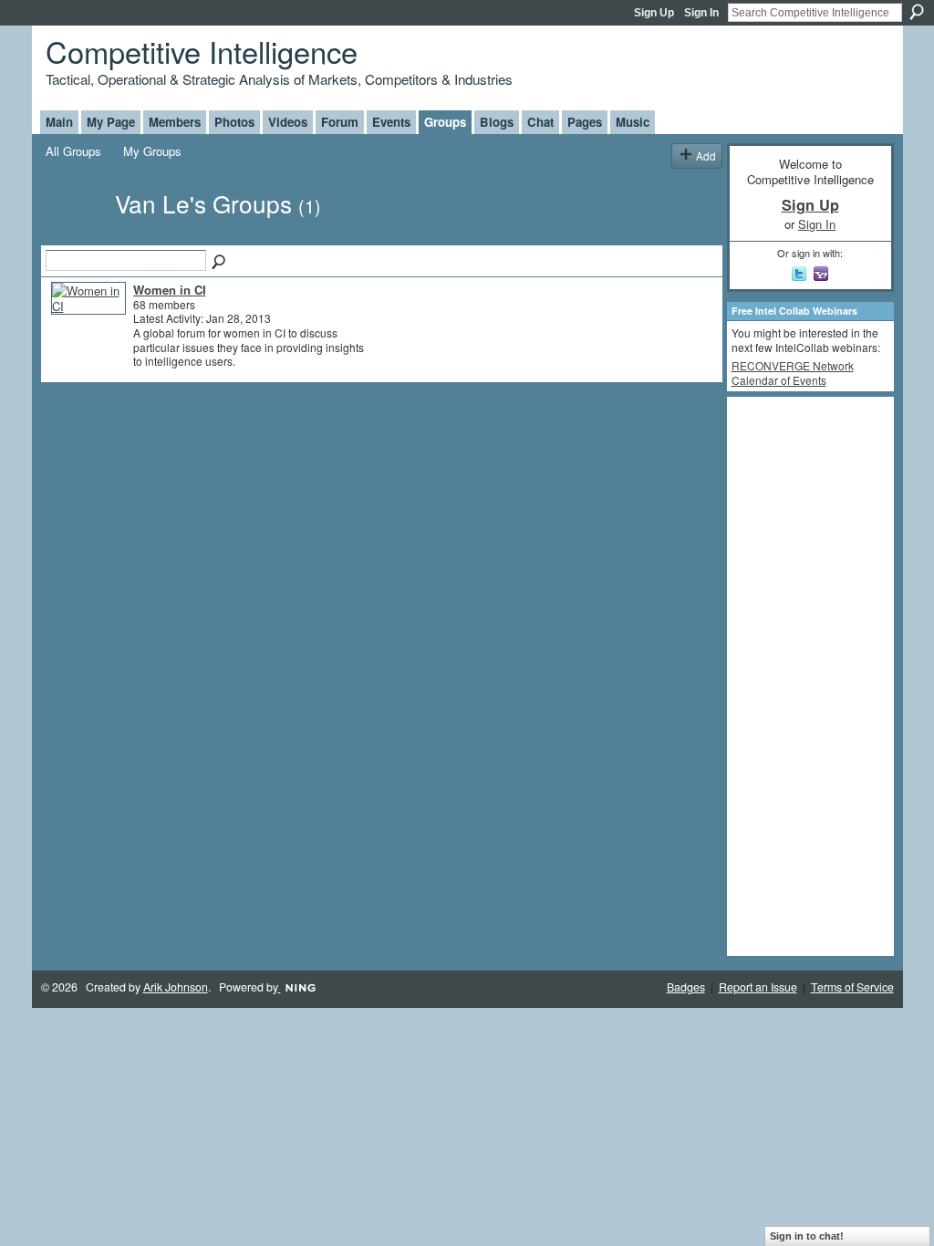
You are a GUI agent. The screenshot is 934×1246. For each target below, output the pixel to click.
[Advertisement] (804, 675)
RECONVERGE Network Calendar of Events (793, 373)
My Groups (152, 151)
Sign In (701, 12)
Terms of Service (852, 987)
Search (916, 12)
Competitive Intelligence (202, 50)
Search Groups (220, 262)
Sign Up (654, 12)
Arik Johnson (175, 987)
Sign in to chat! (807, 1235)
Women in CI (169, 289)
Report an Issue (758, 987)
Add (706, 155)
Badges (686, 987)
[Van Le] (75, 235)
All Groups (73, 151)
